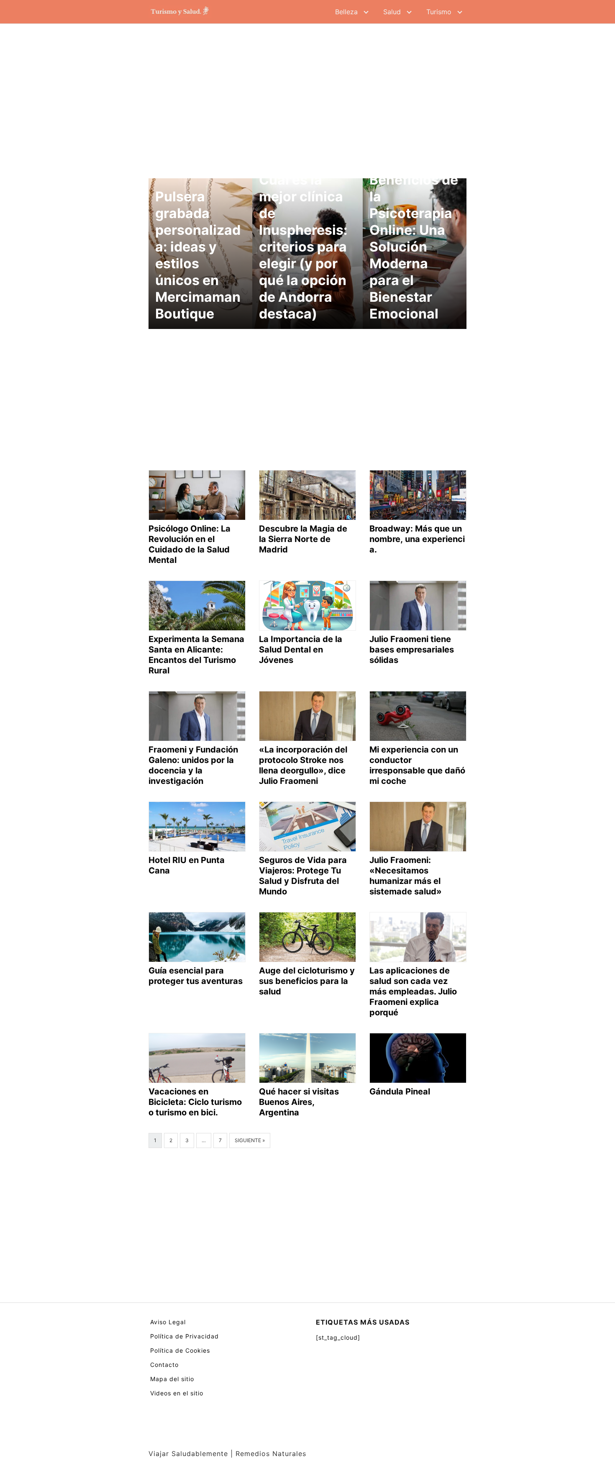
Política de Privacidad (184, 1336)
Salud (392, 12)
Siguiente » (250, 1140)
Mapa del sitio (172, 1378)
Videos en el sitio (176, 1393)
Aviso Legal (168, 1321)
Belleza (346, 12)
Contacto (164, 1364)
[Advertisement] (307, 95)
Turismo (438, 12)
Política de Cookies (180, 1350)
